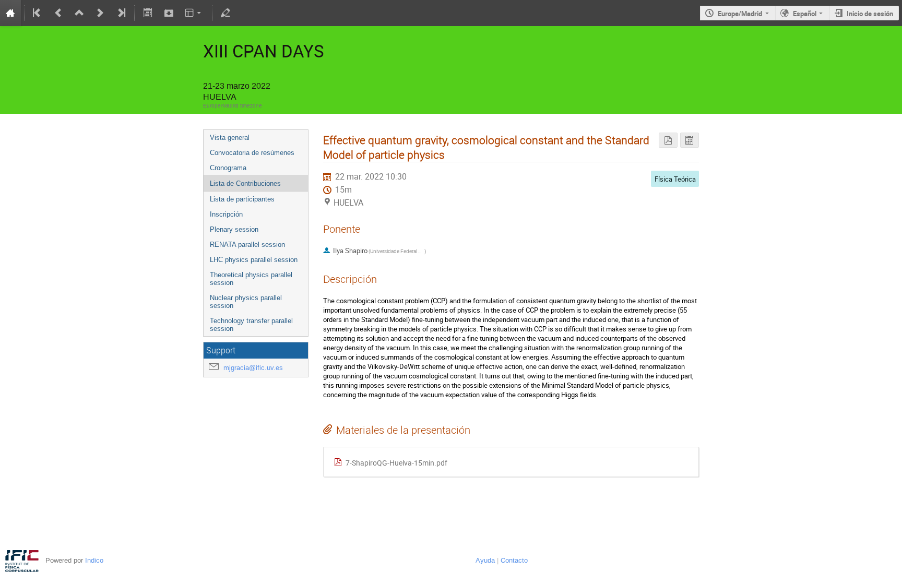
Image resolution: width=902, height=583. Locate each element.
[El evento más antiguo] (37, 13)
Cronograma (228, 168)
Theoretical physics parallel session (251, 279)
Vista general (230, 137)
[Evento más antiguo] (58, 13)
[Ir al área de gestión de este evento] (225, 13)
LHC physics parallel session (254, 260)
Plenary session (234, 229)
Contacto (514, 560)
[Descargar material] (168, 13)
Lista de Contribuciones (245, 183)
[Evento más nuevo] (100, 13)
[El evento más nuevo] (120, 13)
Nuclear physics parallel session (246, 302)
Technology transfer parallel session (251, 324)
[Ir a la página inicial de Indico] (10, 13)
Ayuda (485, 560)
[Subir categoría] (79, 13)
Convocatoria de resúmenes (252, 153)
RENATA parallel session (247, 244)
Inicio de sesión (870, 13)
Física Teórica (675, 179)
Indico (94, 560)
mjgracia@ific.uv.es (253, 367)
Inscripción (226, 214)
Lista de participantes (242, 199)
